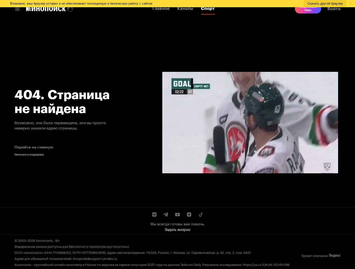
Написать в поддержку (29, 154)
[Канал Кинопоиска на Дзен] (189, 214)
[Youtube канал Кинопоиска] (177, 214)
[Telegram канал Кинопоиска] (166, 214)
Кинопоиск (44, 240)
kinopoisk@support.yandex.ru (95, 258)
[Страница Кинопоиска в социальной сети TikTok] (201, 214)
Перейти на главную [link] (33, 147)
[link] (46, 8)
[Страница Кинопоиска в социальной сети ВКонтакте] (154, 214)
